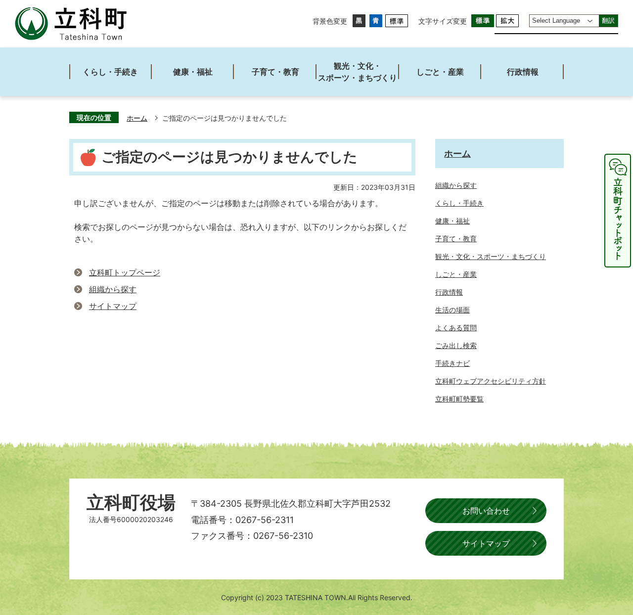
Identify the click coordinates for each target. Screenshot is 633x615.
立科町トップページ (124, 272)
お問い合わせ (486, 511)
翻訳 (608, 20)
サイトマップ (112, 306)
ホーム (137, 118)
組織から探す (112, 289)
